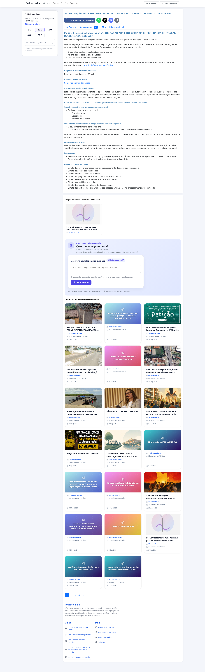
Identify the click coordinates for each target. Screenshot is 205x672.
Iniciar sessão (151, 3)
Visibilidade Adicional (114, 27)
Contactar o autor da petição (77, 83)
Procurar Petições (60, 3)
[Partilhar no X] (104, 20)
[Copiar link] (116, 20)
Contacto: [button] (74, 3)
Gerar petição (83, 282)
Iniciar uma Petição (169, 3)
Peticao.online (33, 3)
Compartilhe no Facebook (82, 20)
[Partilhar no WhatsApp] (98, 20)
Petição (72, 27)
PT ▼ (48, 3)
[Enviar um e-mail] (110, 20)
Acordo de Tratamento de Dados (98, 65)
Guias (68, 622)
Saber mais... (33, 24)
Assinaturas (89, 27)
